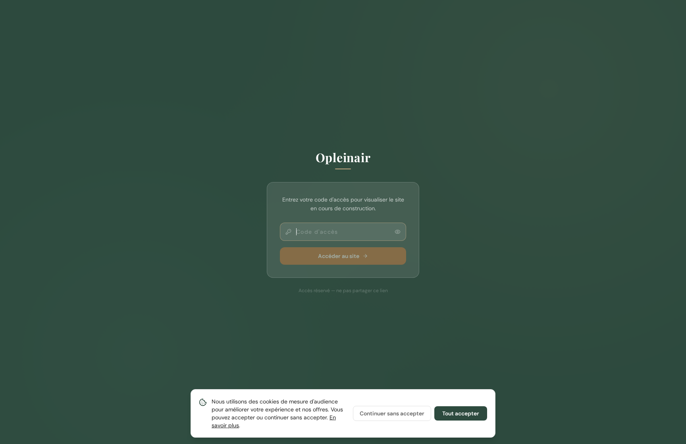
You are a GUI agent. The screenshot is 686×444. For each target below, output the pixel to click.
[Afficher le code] (398, 232)
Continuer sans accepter (392, 413)
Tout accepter (460, 413)
